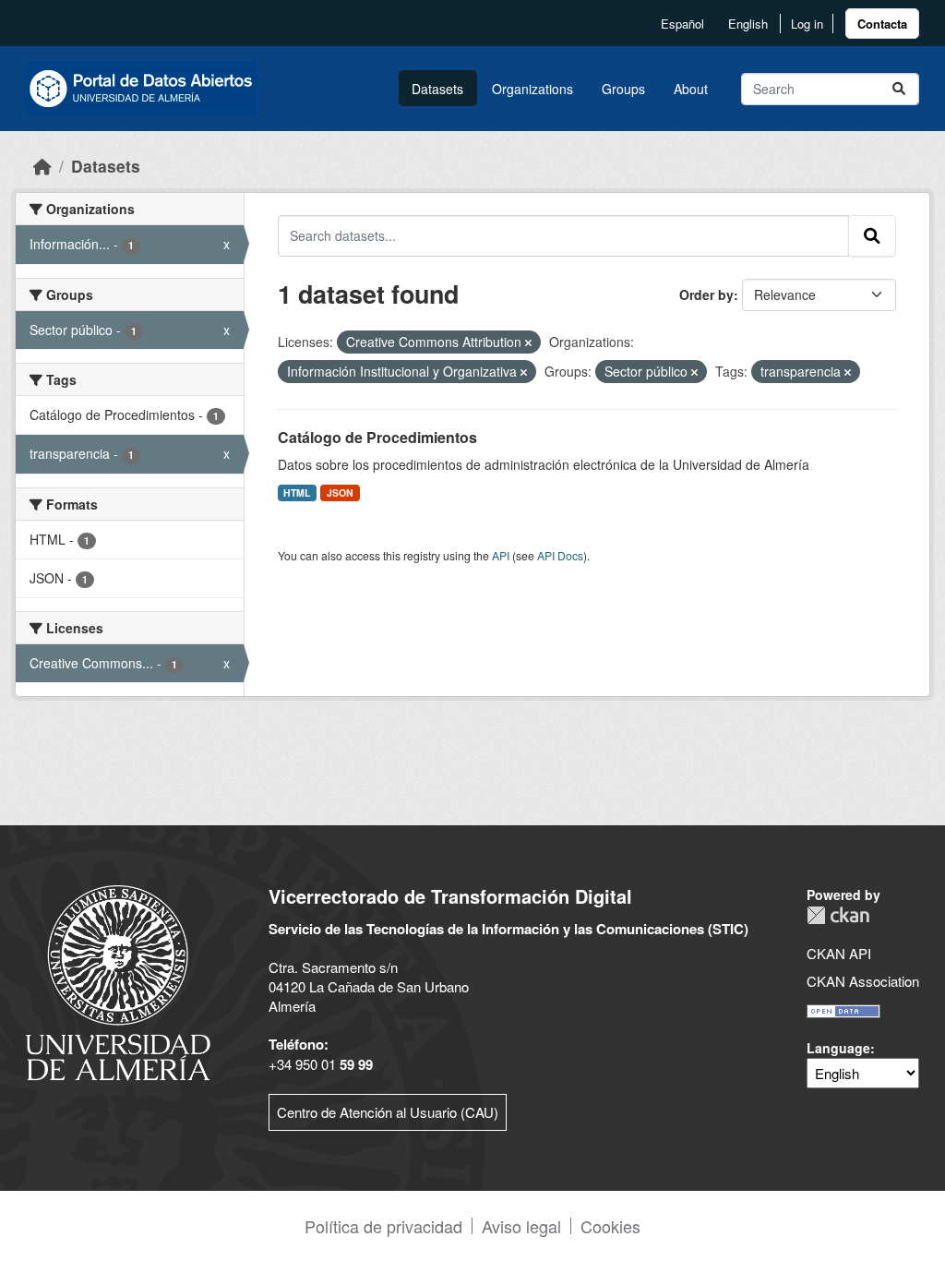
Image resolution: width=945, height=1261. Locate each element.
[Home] (42, 165)
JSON (340, 492)
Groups (623, 88)
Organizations (532, 88)
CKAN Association (863, 981)
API (500, 555)
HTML (296, 492)
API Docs (560, 555)
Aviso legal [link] (521, 1226)
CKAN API (839, 953)
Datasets (437, 88)
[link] (882, 23)
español (682, 23)
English (748, 23)
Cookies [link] (610, 1226)
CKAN (838, 915)
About (691, 88)
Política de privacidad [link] (383, 1226)
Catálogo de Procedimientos (377, 437)
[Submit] (898, 89)
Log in (807, 23)
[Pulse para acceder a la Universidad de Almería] (118, 981)
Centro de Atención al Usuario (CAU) (387, 1112)
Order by (706, 294)
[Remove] (528, 342)
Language (838, 1048)
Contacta (882, 23)
